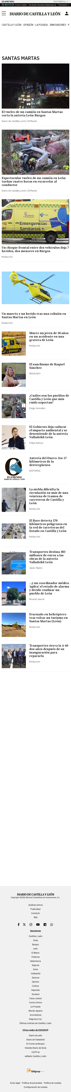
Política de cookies (52, 1083)
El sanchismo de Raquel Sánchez (47, 366)
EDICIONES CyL (60, 1)
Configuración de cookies (35, 1087)
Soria (35, 969)
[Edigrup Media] (35, 1070)
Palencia (36, 957)
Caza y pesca (35, 998)
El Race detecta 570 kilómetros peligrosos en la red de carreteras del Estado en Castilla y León (48, 526)
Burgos (35, 944)
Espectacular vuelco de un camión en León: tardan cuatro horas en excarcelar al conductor (34, 181)
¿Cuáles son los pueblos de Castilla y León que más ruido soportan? (49, 399)
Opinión (28, 24)
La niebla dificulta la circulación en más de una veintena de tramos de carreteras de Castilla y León (48, 496)
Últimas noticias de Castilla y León (35, 1023)
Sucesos (35, 994)
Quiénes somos (35, 905)
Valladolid (35, 973)
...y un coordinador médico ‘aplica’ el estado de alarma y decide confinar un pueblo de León (49, 588)
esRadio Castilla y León (35, 1056)
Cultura (35, 986)
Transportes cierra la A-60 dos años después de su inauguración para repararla (48, 651)
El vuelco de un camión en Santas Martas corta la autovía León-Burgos (32, 113)
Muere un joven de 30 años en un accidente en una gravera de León (49, 336)
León (35, 948)
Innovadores (58, 24)
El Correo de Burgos (35, 1044)
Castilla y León (11, 24)
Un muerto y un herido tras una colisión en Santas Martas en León (34, 315)
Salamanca (35, 961)
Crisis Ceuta (21, 4)
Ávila (35, 940)
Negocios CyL (35, 1019)
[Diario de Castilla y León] (35, 13)
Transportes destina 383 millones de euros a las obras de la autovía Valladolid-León (47, 557)
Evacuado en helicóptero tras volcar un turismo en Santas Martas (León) (48, 617)
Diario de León (35, 1035)
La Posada (41, 24)
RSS (35, 917)
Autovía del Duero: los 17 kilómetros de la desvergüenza (48, 461)
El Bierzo (35, 953)
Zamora (35, 977)
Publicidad (35, 909)
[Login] (66, 13)
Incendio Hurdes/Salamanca (42, 4)
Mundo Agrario (36, 1011)
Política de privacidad (32, 1083)
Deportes (35, 990)
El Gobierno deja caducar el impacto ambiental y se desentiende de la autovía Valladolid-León (48, 432)
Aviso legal (15, 1083)
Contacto (35, 913)
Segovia (35, 965)
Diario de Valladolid (35, 1039)
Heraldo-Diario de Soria (35, 1048)
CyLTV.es (36, 1052)
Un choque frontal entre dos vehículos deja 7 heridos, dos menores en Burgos (35, 249)
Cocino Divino (35, 1002)
